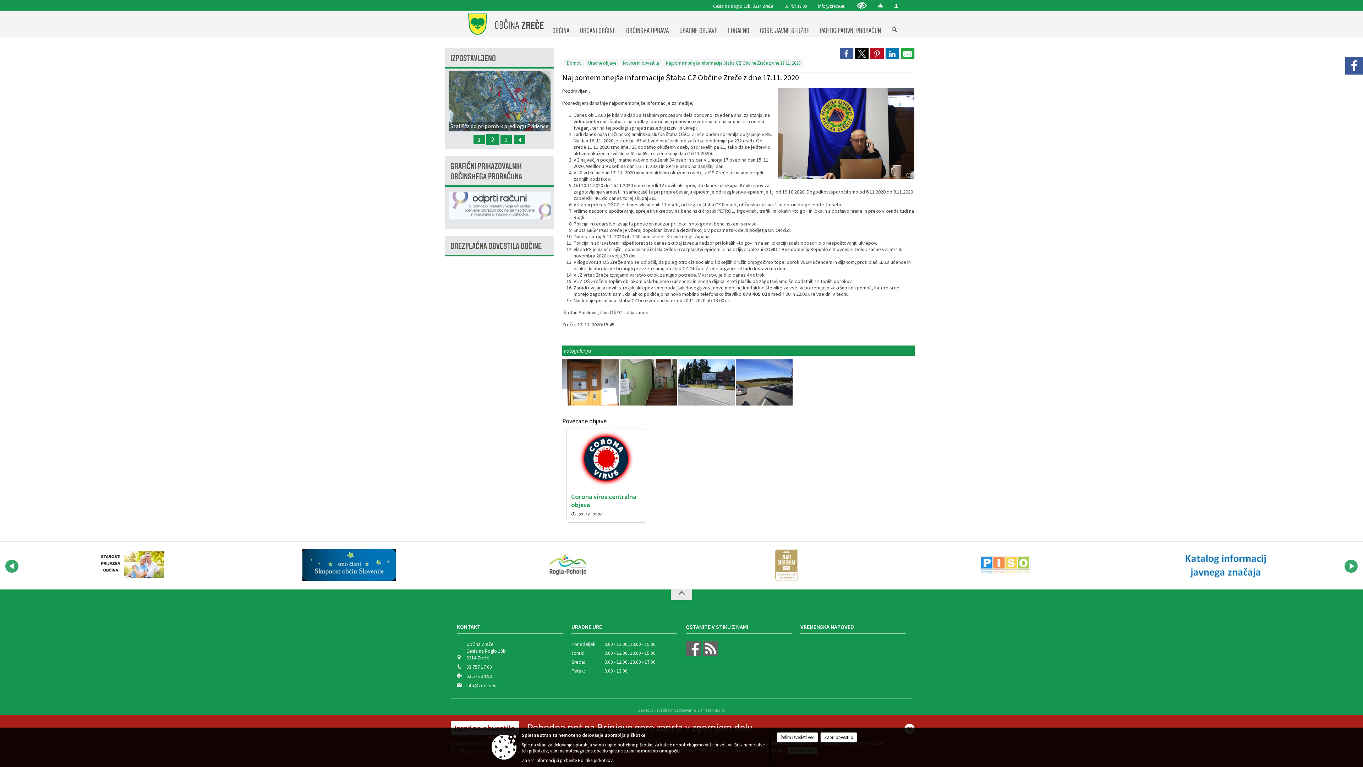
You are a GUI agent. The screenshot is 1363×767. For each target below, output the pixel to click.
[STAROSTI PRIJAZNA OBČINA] (130, 565)
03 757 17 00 (795, 6)
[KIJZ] (1224, 565)
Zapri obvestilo (838, 737)
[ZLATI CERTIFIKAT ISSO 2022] (786, 565)
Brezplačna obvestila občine (496, 246)
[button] (11, 566)
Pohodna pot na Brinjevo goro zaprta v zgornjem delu (640, 727)
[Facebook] (1354, 66)
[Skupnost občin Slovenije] (349, 565)
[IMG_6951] (591, 383)
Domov (574, 63)
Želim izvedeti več (797, 737)
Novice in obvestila (641, 63)
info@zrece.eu (831, 6)
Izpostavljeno (473, 58)
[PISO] (1005, 565)
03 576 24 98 (479, 676)
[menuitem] (561, 24)
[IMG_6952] (649, 383)
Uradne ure (586, 626)
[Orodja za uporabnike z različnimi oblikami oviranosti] (862, 5)
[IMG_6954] (707, 383)
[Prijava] (896, 6)
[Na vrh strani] (681, 594)
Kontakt (469, 626)
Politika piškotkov (595, 760)
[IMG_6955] (764, 383)
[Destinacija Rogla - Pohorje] (567, 565)
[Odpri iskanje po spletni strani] (894, 29)
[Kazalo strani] (880, 5)
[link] (846, 53)
